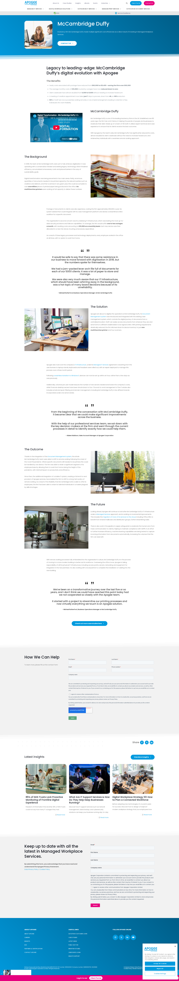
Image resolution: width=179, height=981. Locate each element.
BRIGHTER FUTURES (74, 949)
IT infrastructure (80, 365)
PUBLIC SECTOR (73, 945)
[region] (160, 962)
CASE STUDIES (73, 937)
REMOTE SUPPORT (74, 956)
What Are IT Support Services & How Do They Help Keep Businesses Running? (89, 800)
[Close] (175, 946)
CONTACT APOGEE (30, 952)
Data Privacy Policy (31, 869)
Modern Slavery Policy (139, 968)
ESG (25, 945)
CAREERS (27, 937)
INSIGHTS (27, 941)
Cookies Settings (160, 974)
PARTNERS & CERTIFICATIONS (33, 949)
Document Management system (60, 456)
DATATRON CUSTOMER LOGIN (78, 934)
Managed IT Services (100, 365)
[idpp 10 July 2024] (5, 973)
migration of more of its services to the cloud (119, 517)
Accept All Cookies (160, 964)
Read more (61, 815)
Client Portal (95, 978)
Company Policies (129, 967)
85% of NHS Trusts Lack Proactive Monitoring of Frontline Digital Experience (44, 800)
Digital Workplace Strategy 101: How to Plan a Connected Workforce (132, 798)
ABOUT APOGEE (29, 934)
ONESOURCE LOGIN (74, 952)
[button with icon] (115, 937)
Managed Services (103, 514)
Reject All (160, 969)
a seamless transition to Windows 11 (66, 376)
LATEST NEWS (73, 941)
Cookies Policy (44, 869)
